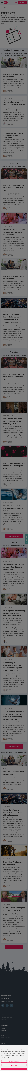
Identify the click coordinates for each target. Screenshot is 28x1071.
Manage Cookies (14, 1061)
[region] (14, 1058)
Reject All (14, 1065)
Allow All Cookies (14, 1069)
